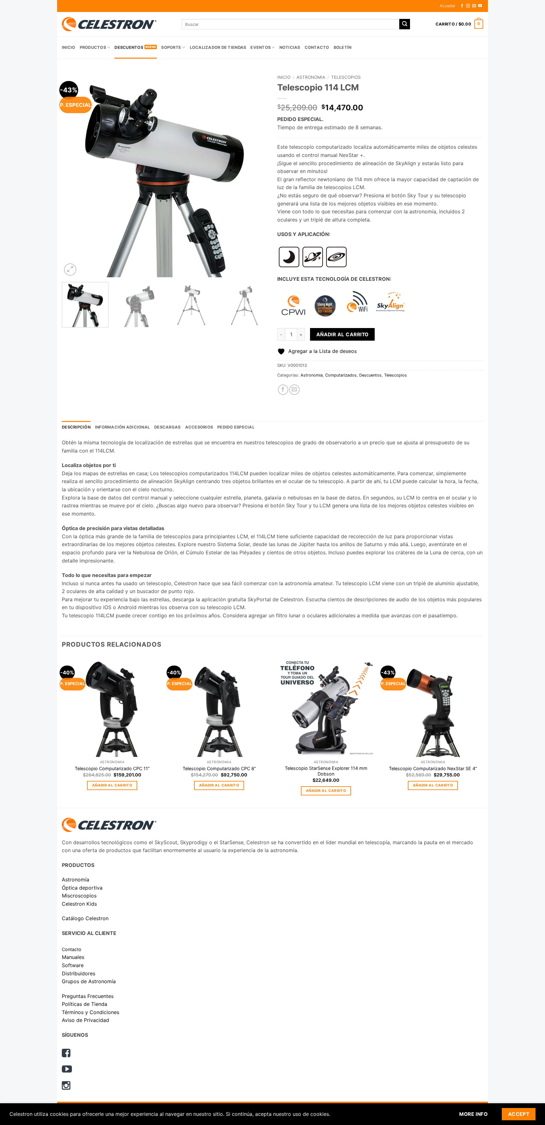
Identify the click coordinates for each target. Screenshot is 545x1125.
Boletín (343, 47)
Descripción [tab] (76, 427)
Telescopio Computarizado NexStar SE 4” (433, 768)
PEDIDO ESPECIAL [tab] (236, 427)
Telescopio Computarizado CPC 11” (112, 768)
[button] (447, 6)
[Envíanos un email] (474, 6)
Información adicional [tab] (122, 427)
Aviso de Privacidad (85, 1020)
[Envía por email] (294, 389)
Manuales (73, 957)
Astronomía (75, 879)
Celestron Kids (79, 904)
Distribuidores (78, 973)
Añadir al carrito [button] (112, 785)
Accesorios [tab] (199, 427)
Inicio (68, 47)
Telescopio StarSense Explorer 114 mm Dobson (326, 771)
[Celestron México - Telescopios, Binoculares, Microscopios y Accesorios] (117, 24)
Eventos (260, 47)
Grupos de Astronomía (89, 981)
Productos (93, 47)
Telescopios (346, 77)
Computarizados (341, 375)
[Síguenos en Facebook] (462, 6)
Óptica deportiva (82, 888)
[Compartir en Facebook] (283, 389)
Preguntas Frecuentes (88, 996)
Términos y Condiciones (90, 1012)
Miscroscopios (79, 895)
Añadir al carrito (342, 335)
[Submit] (404, 24)
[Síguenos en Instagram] (468, 6)
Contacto (317, 47)
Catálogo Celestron (85, 918)
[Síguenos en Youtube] (480, 6)
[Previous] (73, 174)
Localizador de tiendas (218, 47)
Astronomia (310, 77)
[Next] (255, 174)
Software (73, 965)
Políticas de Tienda (84, 1004)
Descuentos (128, 47)
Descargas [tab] (167, 427)
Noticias (289, 47)
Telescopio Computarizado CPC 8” (219, 768)
